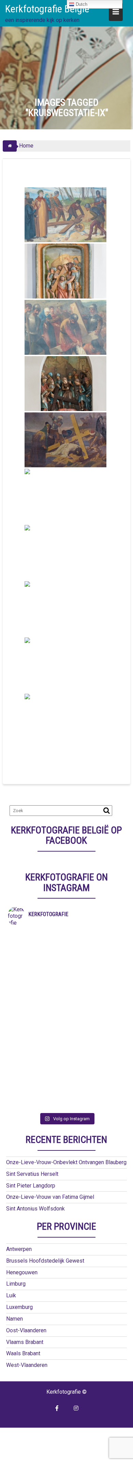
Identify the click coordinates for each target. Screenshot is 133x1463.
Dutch (80, 4)
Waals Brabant (23, 1353)
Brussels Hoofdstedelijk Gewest (45, 1260)
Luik (11, 1295)
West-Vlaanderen (26, 1365)
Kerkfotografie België (47, 9)
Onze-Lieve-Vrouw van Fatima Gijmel (50, 1197)
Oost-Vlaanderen (26, 1330)
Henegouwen (22, 1272)
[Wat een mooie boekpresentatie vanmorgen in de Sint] (66, 989)
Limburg (16, 1283)
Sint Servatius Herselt (32, 1174)
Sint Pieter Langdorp (30, 1185)
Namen (14, 1318)
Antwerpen (19, 1249)
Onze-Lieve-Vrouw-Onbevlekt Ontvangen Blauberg (66, 1162)
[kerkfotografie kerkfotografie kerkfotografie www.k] (66, 935)
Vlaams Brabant (24, 1342)
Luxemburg (19, 1307)
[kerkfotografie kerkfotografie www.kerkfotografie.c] (66, 1060)
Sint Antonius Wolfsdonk (35, 1208)
